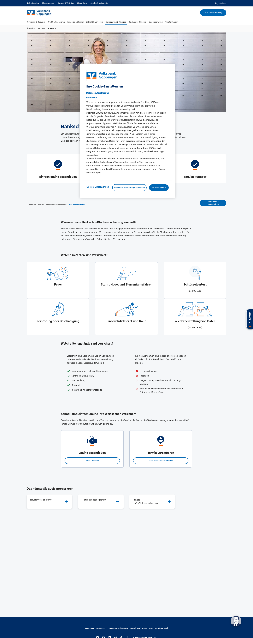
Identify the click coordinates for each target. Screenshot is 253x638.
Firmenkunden (48, 3)
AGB (151, 628)
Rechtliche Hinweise (138, 628)
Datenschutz (101, 628)
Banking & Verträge (66, 3)
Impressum (89, 628)
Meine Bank (82, 3)
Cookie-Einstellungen (98, 186)
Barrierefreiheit (161, 628)
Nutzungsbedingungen (118, 628)
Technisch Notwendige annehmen (129, 187)
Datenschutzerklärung (97, 92)
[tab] (36, 22)
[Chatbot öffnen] (236, 621)
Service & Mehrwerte (99, 3)
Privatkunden (33, 3)
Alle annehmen (159, 187)
